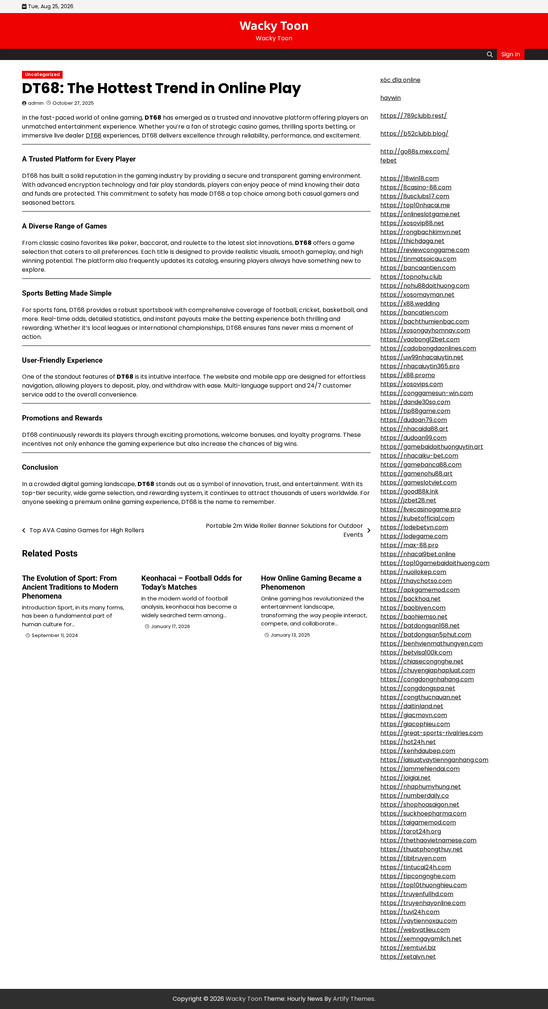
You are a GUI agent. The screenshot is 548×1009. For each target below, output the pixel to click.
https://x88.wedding (410, 303)
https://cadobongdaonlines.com (428, 348)
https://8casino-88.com (415, 187)
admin (36, 103)
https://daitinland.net (411, 706)
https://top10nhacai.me (415, 205)
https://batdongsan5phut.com (425, 634)
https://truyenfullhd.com (416, 894)
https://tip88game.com (415, 411)
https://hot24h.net (408, 742)
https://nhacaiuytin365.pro (420, 366)
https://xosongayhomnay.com (425, 330)
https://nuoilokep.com (413, 572)
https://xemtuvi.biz (408, 947)
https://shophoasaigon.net (419, 804)
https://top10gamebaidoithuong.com (434, 563)
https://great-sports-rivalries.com (431, 733)
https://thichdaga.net (412, 241)
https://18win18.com (409, 178)
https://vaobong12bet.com (420, 339)
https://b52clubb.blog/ (414, 133)
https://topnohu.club (411, 276)
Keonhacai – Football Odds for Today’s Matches (191, 583)
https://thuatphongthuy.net (421, 849)
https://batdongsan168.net (420, 625)
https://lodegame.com (414, 536)
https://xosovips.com (411, 384)
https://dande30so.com (415, 402)
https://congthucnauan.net (420, 697)
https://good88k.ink (409, 491)
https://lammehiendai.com (420, 768)
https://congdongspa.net (417, 688)
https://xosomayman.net (417, 294)
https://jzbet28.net (408, 500)
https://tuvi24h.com (410, 912)
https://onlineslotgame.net (420, 214)
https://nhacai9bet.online (418, 554)
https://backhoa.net (410, 599)
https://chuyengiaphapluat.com (427, 670)
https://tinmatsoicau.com (418, 259)
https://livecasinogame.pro (420, 509)
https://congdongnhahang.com (427, 679)
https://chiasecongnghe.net (421, 661)
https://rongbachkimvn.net (420, 232)
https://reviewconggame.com (424, 250)
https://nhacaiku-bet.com (419, 455)
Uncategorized (42, 75)
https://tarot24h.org (410, 831)
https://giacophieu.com (415, 724)
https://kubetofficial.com (417, 518)
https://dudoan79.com (413, 420)
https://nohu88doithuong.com (424, 285)
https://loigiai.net (405, 777)
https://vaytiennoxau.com (418, 921)
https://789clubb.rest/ (413, 115)
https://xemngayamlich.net (421, 938)
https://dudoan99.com (413, 437)
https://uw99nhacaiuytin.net (421, 357)
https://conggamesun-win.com (426, 393)
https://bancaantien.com (418, 268)
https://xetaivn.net (408, 956)
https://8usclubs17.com (414, 196)
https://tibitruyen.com (413, 858)
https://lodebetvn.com (414, 527)
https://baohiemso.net (413, 616)
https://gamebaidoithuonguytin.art (431, 446)
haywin (390, 98)
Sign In (510, 54)
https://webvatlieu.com (415, 930)
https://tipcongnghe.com (418, 876)
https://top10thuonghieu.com (423, 885)
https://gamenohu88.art (416, 473)
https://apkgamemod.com (420, 590)
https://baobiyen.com (412, 607)
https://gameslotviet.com (418, 482)
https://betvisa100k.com (416, 652)
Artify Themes (353, 998)
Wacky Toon (274, 25)
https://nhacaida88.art (414, 429)
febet (388, 160)
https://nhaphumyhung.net (420, 786)
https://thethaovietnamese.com (428, 840)
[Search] (489, 54)
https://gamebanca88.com (421, 464)
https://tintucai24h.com (415, 867)
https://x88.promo (407, 375)
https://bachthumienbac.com (424, 321)
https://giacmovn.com (413, 715)
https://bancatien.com (414, 312)
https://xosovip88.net (412, 223)
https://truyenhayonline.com (423, 903)
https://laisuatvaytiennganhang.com (434, 760)
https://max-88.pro (409, 545)
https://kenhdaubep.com (417, 751)
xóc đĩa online (400, 80)
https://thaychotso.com (416, 581)
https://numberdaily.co (414, 795)
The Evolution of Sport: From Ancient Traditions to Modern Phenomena (70, 587)
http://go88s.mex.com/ (415, 151)
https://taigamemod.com (418, 822)
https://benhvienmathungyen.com (431, 643)
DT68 (93, 135)
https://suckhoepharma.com (423, 813)
